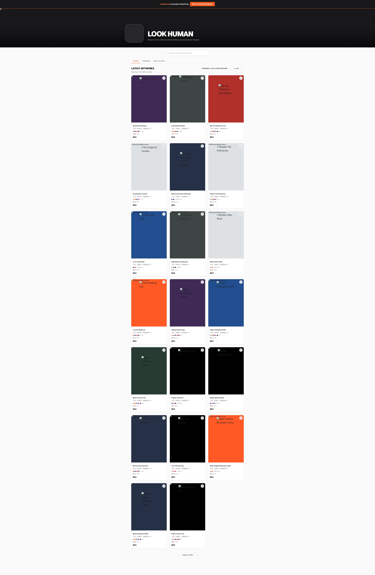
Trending (146, 61)
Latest (136, 61)
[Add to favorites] (164, 78)
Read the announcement (202, 4)
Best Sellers (159, 61)
